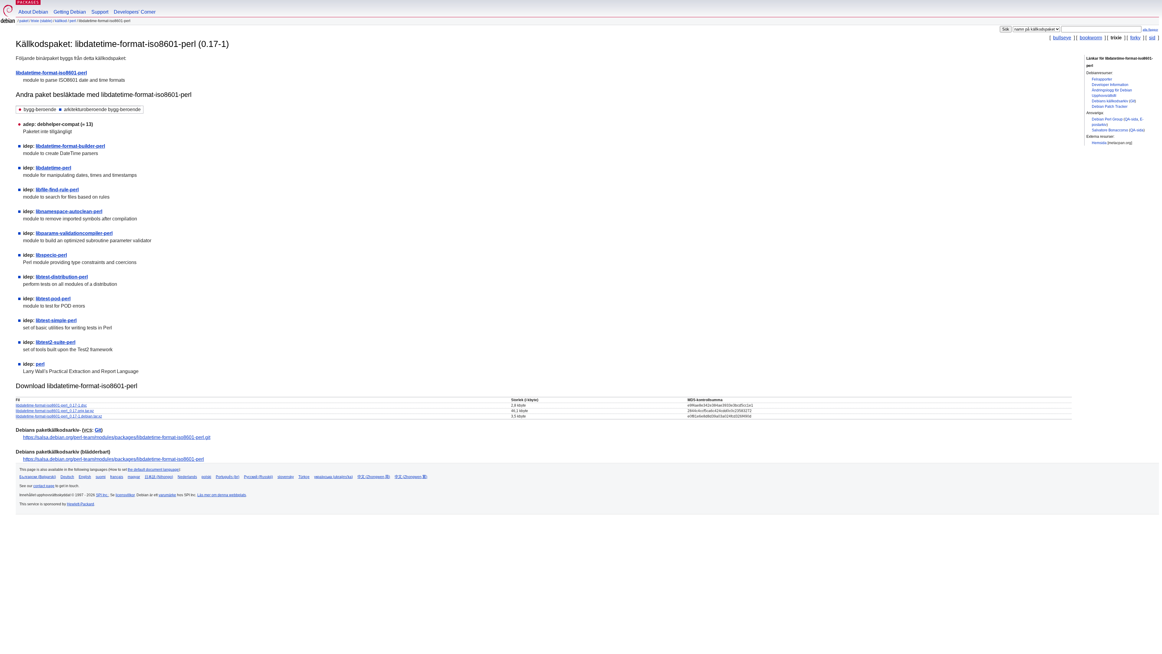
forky (1135, 37)
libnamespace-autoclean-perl (69, 211)
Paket (23, 21)
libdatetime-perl (53, 167)
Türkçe (304, 477)
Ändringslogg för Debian (1112, 90)
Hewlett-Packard (80, 504)
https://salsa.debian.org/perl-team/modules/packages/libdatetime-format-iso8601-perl (113, 459)
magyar (134, 477)
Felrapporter (1102, 79)
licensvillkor (125, 495)
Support (99, 12)
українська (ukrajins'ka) (333, 477)
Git (1132, 101)
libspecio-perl (51, 255)
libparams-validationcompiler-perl (74, 233)
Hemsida (1099, 143)
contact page (43, 486)
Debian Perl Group (1107, 119)
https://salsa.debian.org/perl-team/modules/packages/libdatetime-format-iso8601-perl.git (116, 437)
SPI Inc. (102, 495)
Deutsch (67, 477)
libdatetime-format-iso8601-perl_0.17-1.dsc (51, 405)
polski (206, 477)
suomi (101, 477)
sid (1152, 37)
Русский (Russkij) (258, 477)
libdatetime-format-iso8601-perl (51, 72)
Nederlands (187, 477)
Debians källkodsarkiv (1110, 101)
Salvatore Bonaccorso (1110, 130)
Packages (28, 2)
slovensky (285, 477)
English (85, 477)
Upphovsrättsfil (1104, 96)
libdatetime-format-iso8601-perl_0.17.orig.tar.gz (55, 411)
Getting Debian (70, 12)
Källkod (61, 21)
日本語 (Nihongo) (159, 477)
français (116, 477)
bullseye (1062, 37)
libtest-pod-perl (53, 298)
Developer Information (1110, 85)
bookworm (1091, 37)
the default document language (153, 469)
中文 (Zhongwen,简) (373, 477)
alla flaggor (1150, 29)
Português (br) (227, 477)
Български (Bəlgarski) (37, 477)
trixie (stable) (41, 21)
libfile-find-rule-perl (57, 189)
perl (73, 21)
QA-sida (1131, 119)
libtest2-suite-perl (55, 342)
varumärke (167, 495)
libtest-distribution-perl (62, 276)
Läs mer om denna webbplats (221, 495)
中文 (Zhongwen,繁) (411, 477)
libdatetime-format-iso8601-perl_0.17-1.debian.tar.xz (59, 416)
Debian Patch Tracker (1110, 106)
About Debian (33, 12)
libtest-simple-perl (56, 320)
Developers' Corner (135, 12)
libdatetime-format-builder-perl (70, 146)
